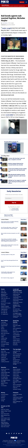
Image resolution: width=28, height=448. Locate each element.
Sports (15, 367)
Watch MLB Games (5, 413)
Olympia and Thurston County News (17, 303)
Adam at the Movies (17, 331)
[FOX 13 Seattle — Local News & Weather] (5, 2)
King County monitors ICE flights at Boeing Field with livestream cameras (9, 222)
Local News (3, 322)
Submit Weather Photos (16, 336)
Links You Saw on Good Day (16, 342)
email (21, 433)
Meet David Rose (16, 355)
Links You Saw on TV (5, 298)
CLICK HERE (9, 115)
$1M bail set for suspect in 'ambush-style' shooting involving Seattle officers (17, 182)
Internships (3, 304)
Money (3, 392)
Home (3, 289)
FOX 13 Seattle (11, 23)
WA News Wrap (4, 324)
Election (2, 328)
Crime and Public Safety (16, 357)
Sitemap (2, 346)
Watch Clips (3, 351)
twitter (19, 433)
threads (16, 433)
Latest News (4, 219)
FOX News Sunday (5, 344)
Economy (3, 399)
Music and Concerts (5, 333)
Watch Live (22, 2)
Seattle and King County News (16, 294)
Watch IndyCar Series (5, 418)
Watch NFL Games (5, 409)
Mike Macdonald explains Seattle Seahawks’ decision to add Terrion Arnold (16, 176)
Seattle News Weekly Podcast (17, 395)
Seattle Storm (16, 374)
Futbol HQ (15, 387)
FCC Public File (4, 311)
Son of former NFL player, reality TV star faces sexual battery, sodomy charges (9, 228)
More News (4, 320)
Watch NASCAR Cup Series (5, 416)
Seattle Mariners (16, 370)
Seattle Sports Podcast (18, 397)
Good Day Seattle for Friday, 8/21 (8, 254)
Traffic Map (3, 370)
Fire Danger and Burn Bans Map (5, 381)
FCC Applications (4, 314)
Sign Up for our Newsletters (4, 294)
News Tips (3, 291)
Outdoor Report (16, 340)
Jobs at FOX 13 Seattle (5, 303)
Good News (3, 341)
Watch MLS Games (5, 426)
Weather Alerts (4, 374)
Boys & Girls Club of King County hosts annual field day (10, 267)
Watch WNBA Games (5, 425)
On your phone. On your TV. (11, 141)
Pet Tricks (15, 329)
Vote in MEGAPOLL (17, 328)
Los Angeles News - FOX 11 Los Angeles (17, 314)
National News (4, 325)
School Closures (16, 338)
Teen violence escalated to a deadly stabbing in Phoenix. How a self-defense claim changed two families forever (9, 240)
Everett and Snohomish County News (18, 300)
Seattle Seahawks (16, 369)
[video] (23, 256)
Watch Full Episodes (17, 353)
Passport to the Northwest (4, 359)
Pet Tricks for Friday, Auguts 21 (7, 277)
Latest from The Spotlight (16, 351)
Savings (2, 400)
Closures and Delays (5, 375)
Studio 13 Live (5, 349)
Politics (2, 327)
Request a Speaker (5, 306)
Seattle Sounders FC (17, 372)
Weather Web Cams (5, 369)
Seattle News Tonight (17, 292)
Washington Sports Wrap (17, 382)
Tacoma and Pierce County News (17, 297)
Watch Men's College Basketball (5, 420)
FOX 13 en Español (5, 342)
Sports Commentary (17, 384)
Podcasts (15, 392)
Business (3, 397)
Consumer (3, 335)
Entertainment (4, 330)
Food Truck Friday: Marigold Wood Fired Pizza (9, 261)
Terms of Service (15, 210)
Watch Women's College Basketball (5, 423)
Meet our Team (4, 296)
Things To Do (16, 333)
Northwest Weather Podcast (17, 399)
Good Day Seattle (16, 321)
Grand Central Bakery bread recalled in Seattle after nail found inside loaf (17, 170)
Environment (3, 339)
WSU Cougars (16, 380)
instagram (9, 433)
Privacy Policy (15, 208)
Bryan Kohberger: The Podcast (17, 402)
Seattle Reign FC (16, 377)
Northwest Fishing (17, 389)
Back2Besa (15, 344)
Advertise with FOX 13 (5, 307)
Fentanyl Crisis (16, 361)
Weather (3, 367)
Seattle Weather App (5, 372)
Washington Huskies (17, 378)
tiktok (14, 433)
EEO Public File (4, 312)
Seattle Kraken (16, 375)
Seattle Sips (3, 357)
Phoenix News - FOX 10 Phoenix (17, 316)
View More (23, 219)
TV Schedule (3, 300)
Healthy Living (4, 338)
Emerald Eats (4, 355)
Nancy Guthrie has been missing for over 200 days (10, 234)
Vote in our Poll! (8, 215)
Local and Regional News (17, 289)
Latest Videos (5, 252)
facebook (11, 433)
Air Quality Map (4, 377)
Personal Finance (4, 394)
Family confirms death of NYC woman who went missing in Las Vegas (9, 245)
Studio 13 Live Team (5, 352)
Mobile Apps (3, 292)
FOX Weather (4, 385)
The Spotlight (17, 349)
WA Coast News (16, 309)
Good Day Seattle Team (16, 326)
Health (2, 336)
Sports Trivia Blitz (16, 386)
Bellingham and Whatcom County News (16, 306)
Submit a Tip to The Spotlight (17, 363)
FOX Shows (3, 301)
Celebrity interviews (5, 361)
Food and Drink (4, 331)
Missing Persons (16, 359)
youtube (7, 433)
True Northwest (16, 334)
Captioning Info (4, 309)
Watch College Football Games (6, 411)
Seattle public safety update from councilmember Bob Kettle (8, 272)
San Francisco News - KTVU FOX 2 (17, 311)
